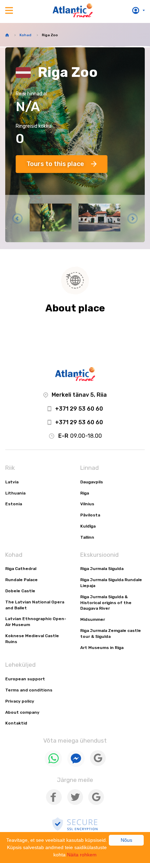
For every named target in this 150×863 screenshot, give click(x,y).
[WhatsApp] (53, 765)
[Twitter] (75, 803)
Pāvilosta (90, 515)
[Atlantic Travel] (73, 10)
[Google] (98, 764)
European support (25, 678)
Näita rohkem (82, 854)
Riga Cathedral (20, 568)
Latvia (11, 482)
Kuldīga (88, 526)
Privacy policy (19, 701)
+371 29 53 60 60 (79, 408)
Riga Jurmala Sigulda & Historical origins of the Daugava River (106, 602)
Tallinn (87, 537)
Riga (84, 493)
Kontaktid (16, 723)
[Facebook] (54, 803)
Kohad (25, 35)
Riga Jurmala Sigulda (101, 568)
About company (22, 712)
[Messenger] (76, 765)
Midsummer (92, 619)
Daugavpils (91, 482)
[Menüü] (9, 10)
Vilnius (87, 503)
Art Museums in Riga (101, 647)
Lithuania (15, 493)
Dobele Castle (20, 590)
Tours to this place (55, 164)
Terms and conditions (28, 690)
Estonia (13, 503)
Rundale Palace (21, 579)
